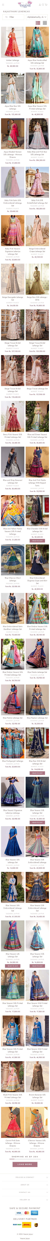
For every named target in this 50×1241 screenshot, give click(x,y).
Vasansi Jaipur (25, 1238)
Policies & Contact (25, 1177)
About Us (25, 1185)
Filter (11, 17)
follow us (25, 1200)
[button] (25, 1164)
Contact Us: (25, 1192)
